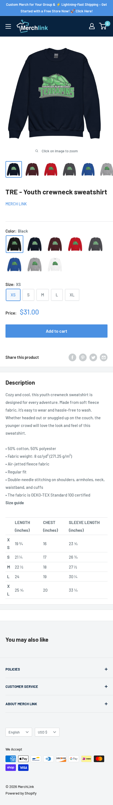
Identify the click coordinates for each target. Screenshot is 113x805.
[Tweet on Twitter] (93, 357)
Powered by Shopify (20, 793)
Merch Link (16, 204)
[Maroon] (55, 244)
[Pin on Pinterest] (83, 357)
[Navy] (35, 244)
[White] (55, 264)
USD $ (42, 732)
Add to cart (56, 330)
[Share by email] (104, 357)
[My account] (92, 26)
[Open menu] (8, 26)
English (14, 732)
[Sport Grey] (35, 264)
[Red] (75, 244)
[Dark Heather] (95, 244)
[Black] (14, 244)
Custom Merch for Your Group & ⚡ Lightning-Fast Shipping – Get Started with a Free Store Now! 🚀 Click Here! (56, 7)
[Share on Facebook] (72, 357)
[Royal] (14, 264)
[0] (103, 26)
